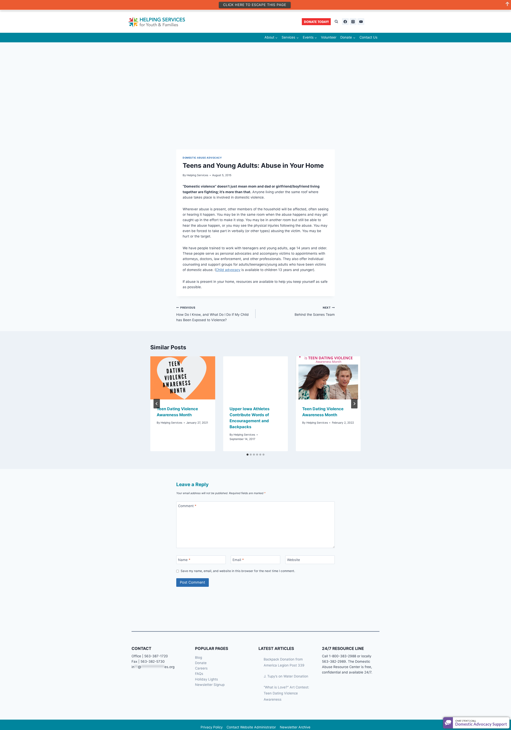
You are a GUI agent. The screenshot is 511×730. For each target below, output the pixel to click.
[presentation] (182, 377)
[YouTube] (361, 21)
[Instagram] (353, 21)
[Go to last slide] (156, 403)
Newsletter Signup (210, 685)
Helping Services (197, 175)
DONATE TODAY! (316, 22)
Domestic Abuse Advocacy (202, 157)
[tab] (248, 455)
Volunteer (328, 37)
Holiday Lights (206, 679)
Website (293, 560)
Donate (201, 663)
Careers (201, 668)
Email (238, 560)
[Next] (354, 403)
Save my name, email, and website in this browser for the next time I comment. (238, 571)
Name (184, 560)
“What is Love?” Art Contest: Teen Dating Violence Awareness (286, 693)
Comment (187, 506)
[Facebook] (345, 21)
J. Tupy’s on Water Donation (286, 676)
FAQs (199, 674)
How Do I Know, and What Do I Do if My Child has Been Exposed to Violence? (212, 314)
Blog (198, 657)
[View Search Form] (336, 21)
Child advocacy (228, 270)
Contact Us (368, 37)
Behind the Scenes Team (315, 311)
